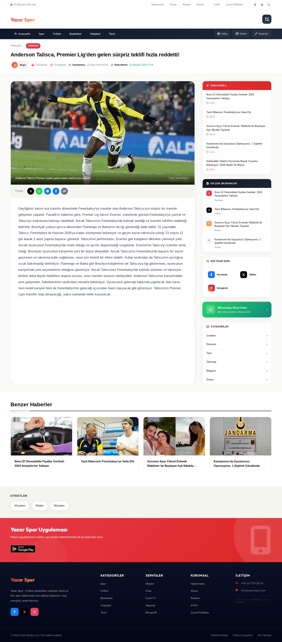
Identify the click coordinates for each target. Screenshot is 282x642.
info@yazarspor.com (253, 590)
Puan (149, 590)
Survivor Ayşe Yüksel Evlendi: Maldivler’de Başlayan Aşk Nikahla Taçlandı (235, 128)
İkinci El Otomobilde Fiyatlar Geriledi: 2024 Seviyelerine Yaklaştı (230, 96)
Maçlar (150, 583)
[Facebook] (255, 5)
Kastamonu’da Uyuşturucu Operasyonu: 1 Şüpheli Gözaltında (234, 145)
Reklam (187, 4)
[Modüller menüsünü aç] (266, 19)
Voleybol (95, 34)
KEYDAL (255, 599)
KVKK (217, 4)
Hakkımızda (157, 4)
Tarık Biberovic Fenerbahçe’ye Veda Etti (228, 112)
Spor (42, 34)
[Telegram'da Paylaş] (47, 191)
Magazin (211, 370)
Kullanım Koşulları (243, 635)
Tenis (112, 34)
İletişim (200, 4)
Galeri (243, 33)
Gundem (211, 335)
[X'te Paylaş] (30, 191)
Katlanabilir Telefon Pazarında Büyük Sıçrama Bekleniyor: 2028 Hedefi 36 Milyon (232, 163)
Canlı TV (151, 598)
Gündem (33, 46)
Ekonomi (211, 344)
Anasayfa (24, 34)
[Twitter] (262, 5)
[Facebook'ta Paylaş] (56, 191)
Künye (173, 4)
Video (224, 33)
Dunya (210, 379)
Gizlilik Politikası (219, 635)
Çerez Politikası (234, 4)
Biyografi (151, 612)
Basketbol (75, 34)
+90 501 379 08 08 (252, 583)
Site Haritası (264, 635)
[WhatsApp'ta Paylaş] (39, 191)
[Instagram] (268, 5)
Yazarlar (263, 33)
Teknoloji (211, 361)
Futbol (57, 34)
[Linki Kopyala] (64, 191)
